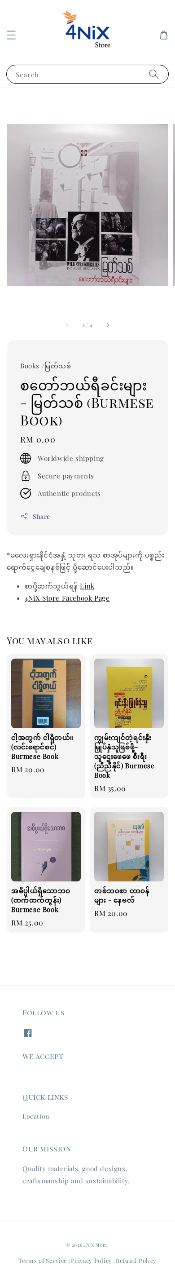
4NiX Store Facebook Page (67, 597)
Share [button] (41, 516)
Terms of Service (42, 1260)
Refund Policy (136, 1260)
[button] (11, 35)
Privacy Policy (91, 1260)
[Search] (154, 74)
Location (35, 1116)
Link (87, 585)
